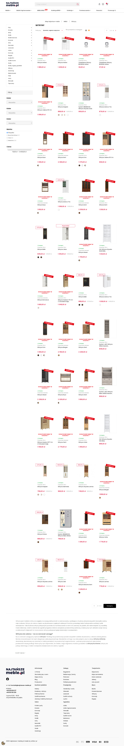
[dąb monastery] (41, 257)
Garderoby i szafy (68, 689)
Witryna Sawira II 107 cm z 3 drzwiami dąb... (45, 443)
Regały (10, 55)
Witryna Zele (62, 582)
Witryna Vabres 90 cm (44, 110)
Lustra (65, 699)
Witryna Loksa (62, 249)
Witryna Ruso (41, 157)
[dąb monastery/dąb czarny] (38, 257)
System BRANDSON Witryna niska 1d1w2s (64, 535)
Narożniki (11, 45)
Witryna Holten (42, 62)
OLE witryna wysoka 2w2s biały (105, 250)
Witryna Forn (83, 157)
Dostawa (66, 679)
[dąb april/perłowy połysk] (38, 165)
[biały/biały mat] (68, 115)
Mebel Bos (12, 140)
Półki (9, 76)
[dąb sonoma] (59, 115)
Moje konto (95, 672)
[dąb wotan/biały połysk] (59, 589)
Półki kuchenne (39, 694)
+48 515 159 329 (11, 692)
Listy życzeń (95, 682)
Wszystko (11, 133)
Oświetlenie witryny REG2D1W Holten (85, 63)
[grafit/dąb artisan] (79, 260)
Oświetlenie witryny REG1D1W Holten (105, 63)
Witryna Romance (43, 300)
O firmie (37, 672)
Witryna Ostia (83, 442)
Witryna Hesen (83, 252)
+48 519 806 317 (11, 690)
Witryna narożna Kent (85, 584)
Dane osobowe (96, 677)
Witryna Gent (83, 347)
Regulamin (66, 672)
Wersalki (10, 81)
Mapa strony (39, 677)
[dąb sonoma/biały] (65, 115)
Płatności (66, 677)
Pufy (9, 27)
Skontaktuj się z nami (41, 674)
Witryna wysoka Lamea (86, 487)
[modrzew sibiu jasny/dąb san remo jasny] (38, 308)
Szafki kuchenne (40, 696)
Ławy (9, 78)
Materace (66, 718)
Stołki (9, 35)
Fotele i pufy (39, 705)
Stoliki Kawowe (12, 38)
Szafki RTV (11, 58)
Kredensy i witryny (40, 691)
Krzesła (10, 30)
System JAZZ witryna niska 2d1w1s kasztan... (106, 392)
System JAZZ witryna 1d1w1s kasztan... (105, 345)
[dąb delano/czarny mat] (79, 165)
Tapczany (11, 83)
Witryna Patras (42, 534)
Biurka (94, 689)
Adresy (94, 679)
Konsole (10, 40)
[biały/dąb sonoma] (62, 115)
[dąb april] (38, 542)
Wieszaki (66, 691)
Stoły (9, 32)
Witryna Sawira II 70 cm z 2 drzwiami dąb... (65, 301)
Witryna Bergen (63, 347)
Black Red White (14, 135)
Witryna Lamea (104, 582)
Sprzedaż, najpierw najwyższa (51, 30)
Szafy (9, 63)
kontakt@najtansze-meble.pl (21, 685)
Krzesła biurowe (97, 691)
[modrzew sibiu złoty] (59, 355)
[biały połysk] (82, 165)
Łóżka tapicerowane (69, 708)
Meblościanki (12, 73)
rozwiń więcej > (20, 653)
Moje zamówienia (97, 674)
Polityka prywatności (69, 682)
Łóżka (10, 50)
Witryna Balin (41, 249)
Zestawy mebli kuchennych (43, 699)
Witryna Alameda (63, 487)
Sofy (9, 43)
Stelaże (65, 721)
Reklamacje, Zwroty (69, 674)
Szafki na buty (67, 696)
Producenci (38, 682)
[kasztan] (79, 213)
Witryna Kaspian (63, 107)
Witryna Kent (62, 157)
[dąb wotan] (62, 589)
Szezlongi (11, 71)
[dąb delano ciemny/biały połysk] (85, 165)
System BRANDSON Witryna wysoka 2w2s (85, 108)
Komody (10, 53)
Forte (10, 138)
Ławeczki (11, 48)
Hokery (37, 689)
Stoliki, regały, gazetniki (15, 66)
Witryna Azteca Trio (105, 107)
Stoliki (36, 718)
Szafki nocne (12, 60)
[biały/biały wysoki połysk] (100, 115)
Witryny (10, 68)
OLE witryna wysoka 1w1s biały (105, 440)
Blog (36, 679)
